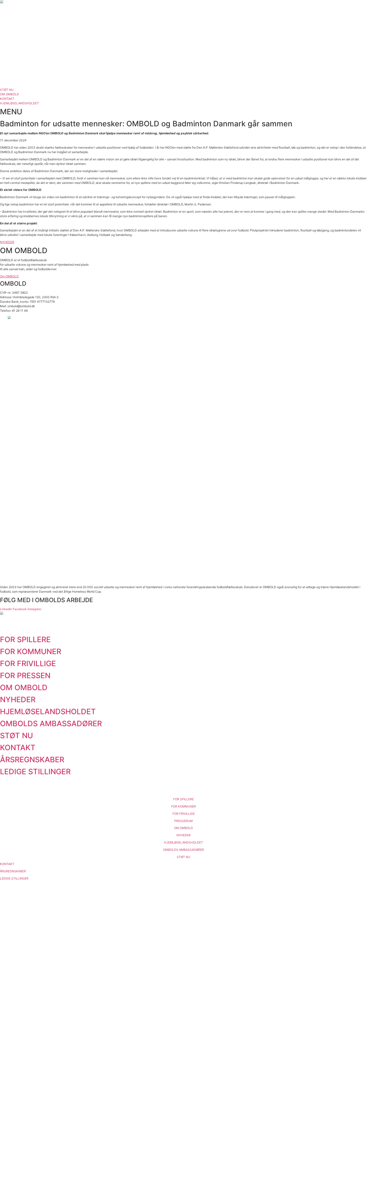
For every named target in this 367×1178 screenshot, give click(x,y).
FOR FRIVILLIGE (28, 663)
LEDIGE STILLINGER (35, 771)
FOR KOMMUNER (30, 651)
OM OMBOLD (23, 687)
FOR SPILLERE (25, 639)
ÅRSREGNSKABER (32, 759)
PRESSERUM (183, 821)
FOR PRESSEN (25, 675)
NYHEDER (17, 699)
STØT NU (16, 735)
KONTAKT (17, 747)
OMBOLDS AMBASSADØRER (51, 723)
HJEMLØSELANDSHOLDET (48, 711)
